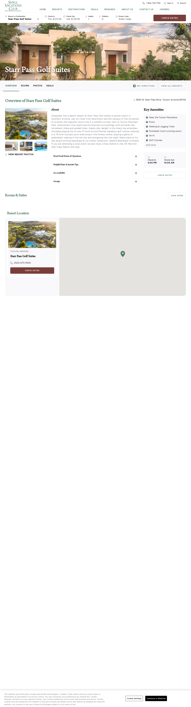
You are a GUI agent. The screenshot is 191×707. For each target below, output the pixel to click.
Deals (94, 9)
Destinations (76, 9)
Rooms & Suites (16, 195)
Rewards (109, 9)
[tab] (43, 9)
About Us (127, 9)
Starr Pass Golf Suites (22, 256)
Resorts (57, 9)
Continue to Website (156, 698)
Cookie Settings (134, 698)
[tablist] (104, 9)
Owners (164, 9)
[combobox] (22, 19)
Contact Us (146, 9)
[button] (181, 3)
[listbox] (92, 19)
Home (43, 9)
